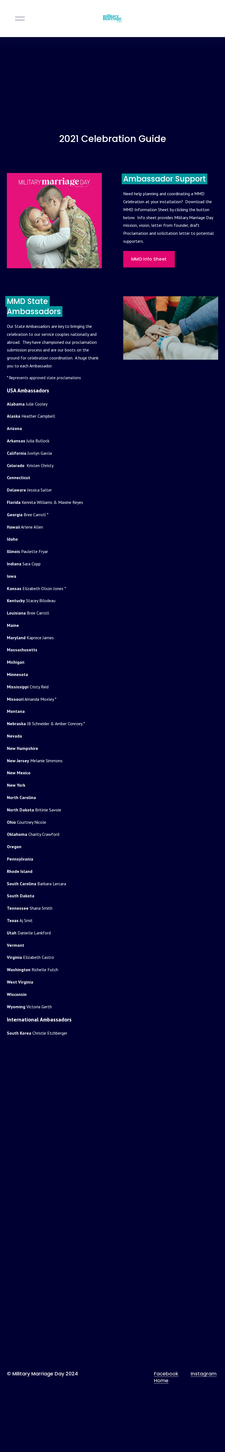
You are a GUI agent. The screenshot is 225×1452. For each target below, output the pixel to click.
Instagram (203, 1373)
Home (161, 1380)
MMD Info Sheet (149, 259)
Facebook (166, 1373)
